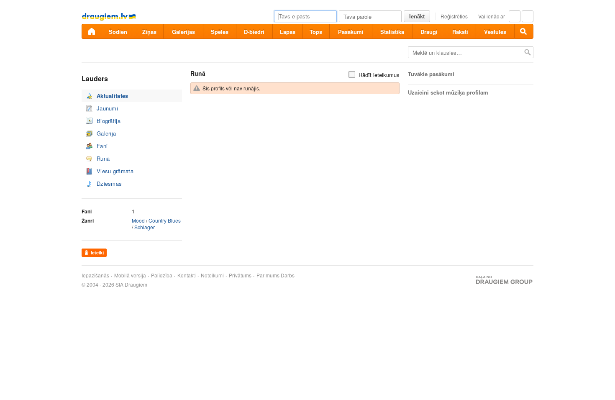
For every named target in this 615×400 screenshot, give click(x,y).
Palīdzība (161, 275)
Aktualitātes (112, 96)
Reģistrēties (454, 16)
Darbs (288, 275)
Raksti (460, 32)
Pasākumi (351, 32)
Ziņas (149, 32)
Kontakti (186, 275)
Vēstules (495, 32)
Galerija (106, 133)
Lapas (287, 32)
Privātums (240, 275)
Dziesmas (109, 183)
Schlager (144, 227)
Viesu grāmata (115, 171)
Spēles (219, 32)
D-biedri (254, 32)
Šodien (118, 32)
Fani (102, 146)
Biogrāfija (108, 121)
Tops (316, 32)
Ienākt (417, 16)
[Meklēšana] (523, 31)
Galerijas (183, 32)
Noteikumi (212, 275)
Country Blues (165, 220)
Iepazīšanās (95, 275)
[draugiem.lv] (91, 31)
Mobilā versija (130, 275)
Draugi (429, 32)
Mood (138, 220)
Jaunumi (107, 108)
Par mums (267, 275)
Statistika (392, 32)
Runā (103, 158)
